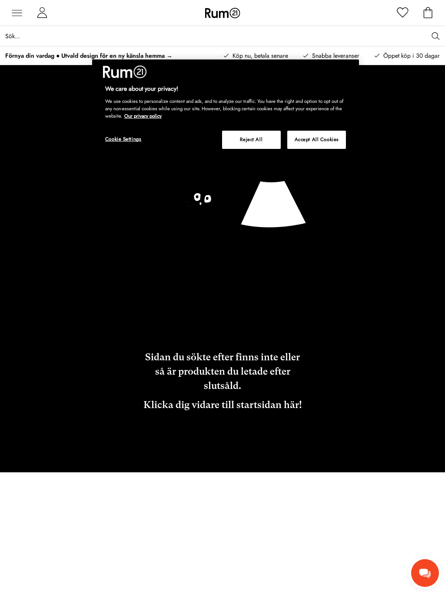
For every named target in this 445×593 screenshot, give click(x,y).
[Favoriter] (403, 13)
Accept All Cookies (317, 139)
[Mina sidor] (42, 13)
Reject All (251, 139)
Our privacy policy (143, 115)
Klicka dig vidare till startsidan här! (222, 404)
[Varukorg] (428, 13)
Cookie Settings (123, 138)
